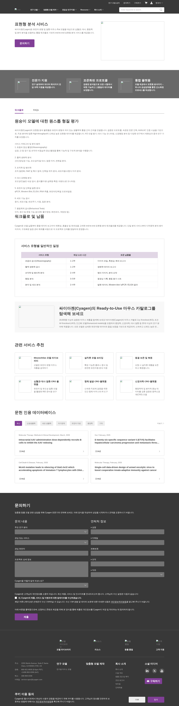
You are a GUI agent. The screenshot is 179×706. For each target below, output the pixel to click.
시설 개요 (119, 673)
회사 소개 (119, 669)
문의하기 (126, 3)
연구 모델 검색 (114, 3)
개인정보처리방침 (118, 602)
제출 (26, 617)
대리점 (118, 684)
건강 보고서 (119, 680)
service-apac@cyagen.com (31, 679)
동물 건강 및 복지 (122, 677)
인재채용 (118, 687)
